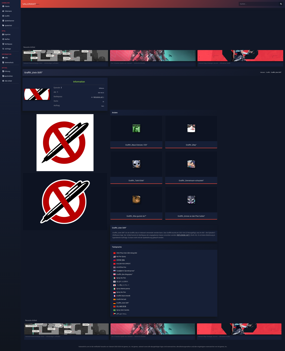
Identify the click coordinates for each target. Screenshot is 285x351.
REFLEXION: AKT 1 (99, 97)
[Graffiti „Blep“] (191, 128)
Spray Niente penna (123, 289)
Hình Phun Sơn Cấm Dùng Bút (126, 253)
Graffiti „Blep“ (191, 145)
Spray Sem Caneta (122, 310)
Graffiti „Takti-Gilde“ (136, 181)
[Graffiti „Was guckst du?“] (136, 199)
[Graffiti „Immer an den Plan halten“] (191, 199)
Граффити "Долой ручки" (125, 271)
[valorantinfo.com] (31, 4)
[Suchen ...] (281, 4)
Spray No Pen (121, 278)
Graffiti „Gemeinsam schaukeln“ (191, 181)
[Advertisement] (87, 25)
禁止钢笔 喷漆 (121, 306)
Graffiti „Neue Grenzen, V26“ (136, 145)
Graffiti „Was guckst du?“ (136, 216)
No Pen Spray (121, 257)
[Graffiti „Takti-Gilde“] (136, 164)
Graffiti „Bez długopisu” (124, 274)
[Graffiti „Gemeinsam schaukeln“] (191, 164)
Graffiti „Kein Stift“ (122, 303)
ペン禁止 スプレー (122, 285)
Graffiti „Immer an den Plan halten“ (191, 216)
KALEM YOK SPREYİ (123, 264)
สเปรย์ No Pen (121, 267)
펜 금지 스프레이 (122, 281)
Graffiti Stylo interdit (123, 296)
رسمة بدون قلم (121, 314)
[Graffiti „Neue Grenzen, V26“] (136, 128)
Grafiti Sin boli (121, 299)
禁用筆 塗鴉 (120, 260)
